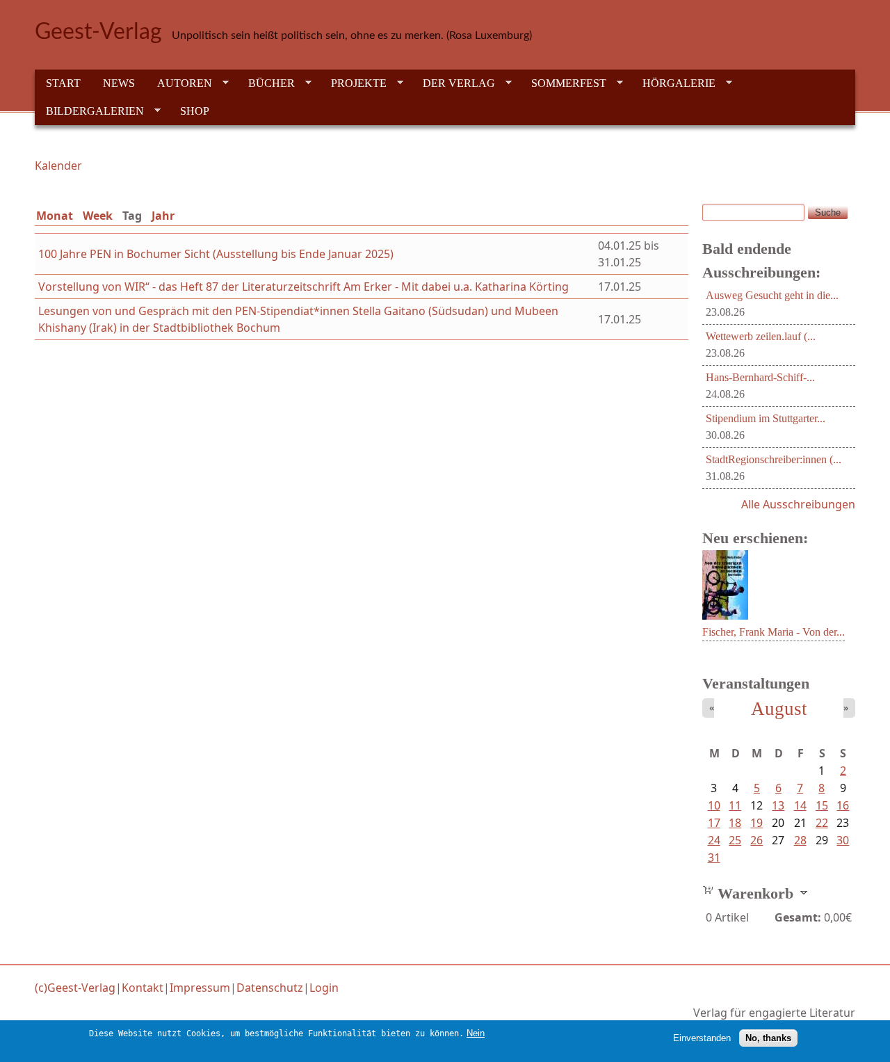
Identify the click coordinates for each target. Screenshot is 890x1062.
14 (800, 805)
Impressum (200, 987)
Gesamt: (798, 917)
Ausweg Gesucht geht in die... (772, 295)
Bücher (266, 83)
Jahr (163, 215)
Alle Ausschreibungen (798, 504)
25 (735, 840)
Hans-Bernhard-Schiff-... (760, 377)
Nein (476, 1033)
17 (714, 822)
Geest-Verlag (98, 32)
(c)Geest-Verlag (75, 987)
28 (800, 840)
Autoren (179, 83)
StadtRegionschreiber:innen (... (773, 459)
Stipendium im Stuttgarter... (765, 418)
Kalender (58, 165)
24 (714, 840)
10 (714, 805)
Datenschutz (269, 987)
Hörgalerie (673, 83)
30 (842, 840)
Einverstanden (702, 1038)
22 (822, 822)
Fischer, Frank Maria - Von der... (773, 632)
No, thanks (768, 1038)
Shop (194, 111)
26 (756, 840)
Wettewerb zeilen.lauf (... (761, 336)
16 (842, 805)
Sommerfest (563, 83)
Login (324, 987)
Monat (54, 215)
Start (63, 83)
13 (778, 805)
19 (756, 822)
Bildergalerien (89, 111)
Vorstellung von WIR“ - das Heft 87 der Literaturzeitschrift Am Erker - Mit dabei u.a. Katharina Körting (303, 286)
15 (822, 805)
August (779, 708)
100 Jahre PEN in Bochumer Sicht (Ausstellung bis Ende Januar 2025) (216, 254)
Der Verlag (453, 83)
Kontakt (142, 987)
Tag (134, 215)
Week (98, 215)
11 (735, 805)
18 (735, 822)
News (119, 83)
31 (714, 857)
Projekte (353, 83)
